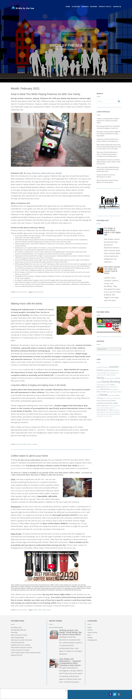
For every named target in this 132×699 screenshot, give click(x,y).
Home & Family (22, 292)
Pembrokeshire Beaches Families (21, 647)
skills (111, 410)
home (49, 610)
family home (107, 387)
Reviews (93, 6)
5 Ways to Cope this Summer (20, 650)
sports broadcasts (101, 414)
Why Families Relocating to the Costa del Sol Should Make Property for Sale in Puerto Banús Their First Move (109, 147)
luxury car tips (100, 408)
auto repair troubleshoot (103, 367)
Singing (34, 444)
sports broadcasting (114, 412)
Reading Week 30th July (18, 630)
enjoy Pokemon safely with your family (44, 173)
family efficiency (101, 384)
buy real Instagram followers (108, 375)
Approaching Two (16, 655)
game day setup (111, 392)
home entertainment (103, 400)
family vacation (102, 392)
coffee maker (42, 610)
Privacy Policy (105, 6)
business (99, 375)
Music (30, 444)
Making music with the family (26, 303)
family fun (107, 384)
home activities (111, 395)
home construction (107, 398)
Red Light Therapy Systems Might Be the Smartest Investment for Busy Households (108, 134)
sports (107, 412)
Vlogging (76, 6)
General (90, 630)
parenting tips (101, 410)
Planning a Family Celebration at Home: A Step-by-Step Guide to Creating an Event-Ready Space (107, 154)
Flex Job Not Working (17, 642)
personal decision (18, 468)
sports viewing (109, 414)
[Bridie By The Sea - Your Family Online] (22, 8)
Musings (85, 6)
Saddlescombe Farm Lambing (20, 645)
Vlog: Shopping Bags (17, 637)
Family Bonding (38, 292)
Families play (16, 369)
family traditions (114, 389)
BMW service (106, 373)
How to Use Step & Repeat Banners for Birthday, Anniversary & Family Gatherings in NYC (108, 169)
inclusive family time (114, 405)
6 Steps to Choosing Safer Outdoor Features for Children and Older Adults (108, 121)
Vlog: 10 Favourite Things (19, 635)
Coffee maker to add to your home (29, 455)
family (100, 377)
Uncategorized (92, 640)
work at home (107, 416)
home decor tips (117, 398)
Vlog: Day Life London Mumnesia (21, 640)
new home (112, 408)
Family (89, 627)
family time (104, 389)
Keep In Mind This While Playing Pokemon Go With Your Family (45, 94)
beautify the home (109, 370)
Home (68, 6)
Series (107, 410)
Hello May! (14, 632)
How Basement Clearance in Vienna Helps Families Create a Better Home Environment (108, 162)
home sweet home (103, 406)
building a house (114, 373)
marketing (106, 408)
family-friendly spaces (109, 378)
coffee (35, 610)
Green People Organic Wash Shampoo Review (25, 652)
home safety (113, 403)
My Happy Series (16, 627)
